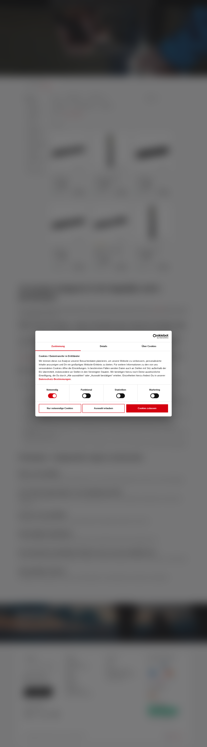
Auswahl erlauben (103, 408)
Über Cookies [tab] (149, 346)
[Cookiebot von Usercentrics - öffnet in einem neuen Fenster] (155, 336)
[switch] (86, 395)
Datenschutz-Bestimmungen (55, 379)
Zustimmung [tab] (58, 346)
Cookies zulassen (147, 408)
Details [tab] (103, 346)
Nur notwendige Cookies (60, 408)
